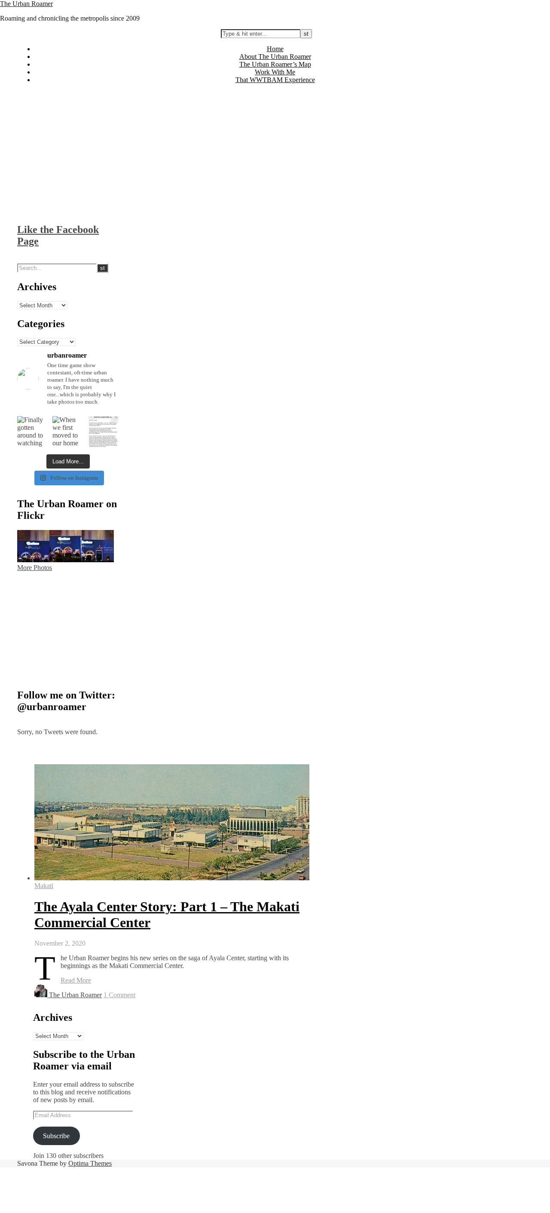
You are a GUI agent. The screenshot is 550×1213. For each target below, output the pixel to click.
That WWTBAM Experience (275, 79)
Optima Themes (90, 1163)
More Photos (34, 567)
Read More (76, 980)
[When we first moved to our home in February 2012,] (67, 431)
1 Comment (119, 995)
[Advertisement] (275, 151)
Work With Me (275, 72)
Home (275, 48)
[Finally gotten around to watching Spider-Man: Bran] (32, 431)
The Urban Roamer (26, 3)
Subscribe (56, 1135)
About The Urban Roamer (275, 56)
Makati (43, 885)
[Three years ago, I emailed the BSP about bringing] (103, 431)
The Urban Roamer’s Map (275, 64)
